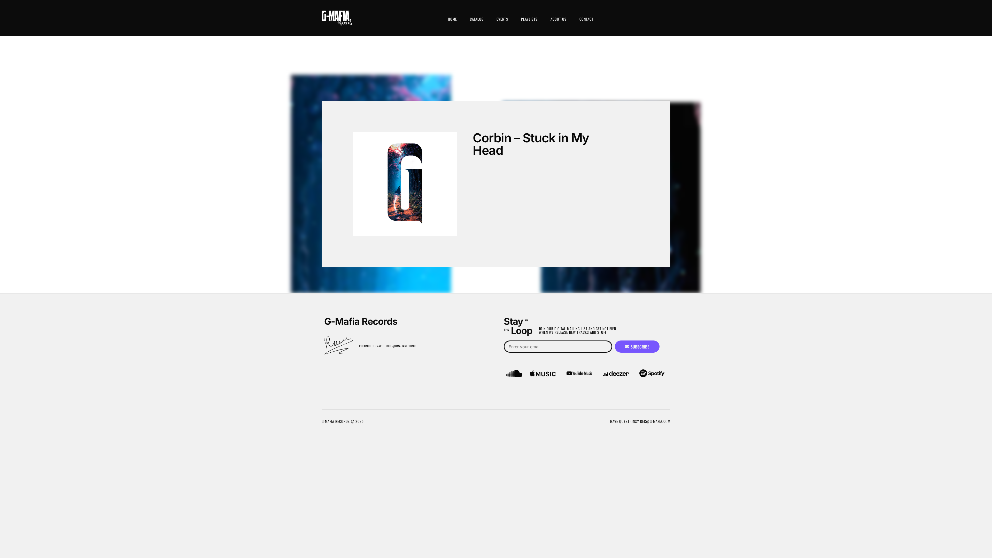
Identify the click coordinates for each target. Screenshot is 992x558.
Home (452, 19)
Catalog (477, 19)
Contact (586, 19)
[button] (487, 180)
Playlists (529, 19)
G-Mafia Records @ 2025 (343, 421)
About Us (559, 19)
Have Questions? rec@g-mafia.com (640, 421)
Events (502, 19)
